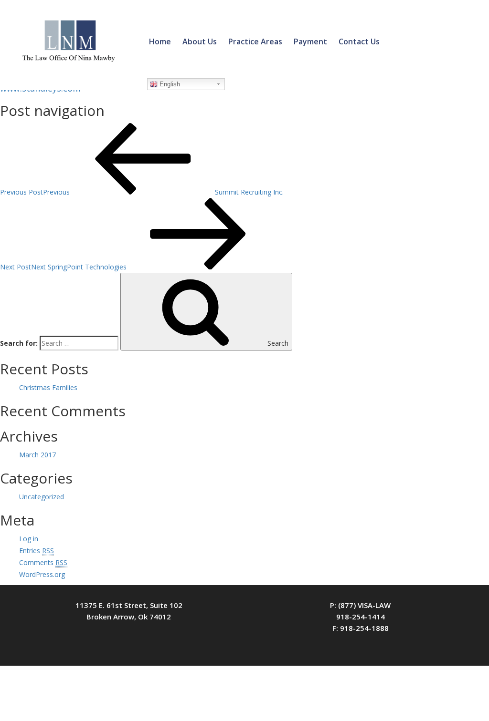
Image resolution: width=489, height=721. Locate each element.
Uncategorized (41, 496)
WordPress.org (42, 574)
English (169, 84)
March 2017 (37, 454)
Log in (28, 538)
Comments (43, 562)
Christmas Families (48, 387)
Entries (36, 550)
